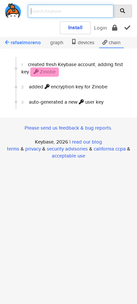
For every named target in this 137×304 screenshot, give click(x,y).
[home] (13, 9)
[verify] (127, 28)
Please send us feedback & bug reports (68, 127)
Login (100, 27)
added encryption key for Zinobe (64, 86)
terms (13, 148)
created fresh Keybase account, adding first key (72, 68)
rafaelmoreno (26, 42)
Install (75, 27)
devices (85, 42)
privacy (33, 148)
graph (56, 42)
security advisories (67, 148)
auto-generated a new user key (62, 101)
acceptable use (68, 155)
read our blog (87, 141)
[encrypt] (114, 28)
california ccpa (110, 148)
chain (113, 42)
